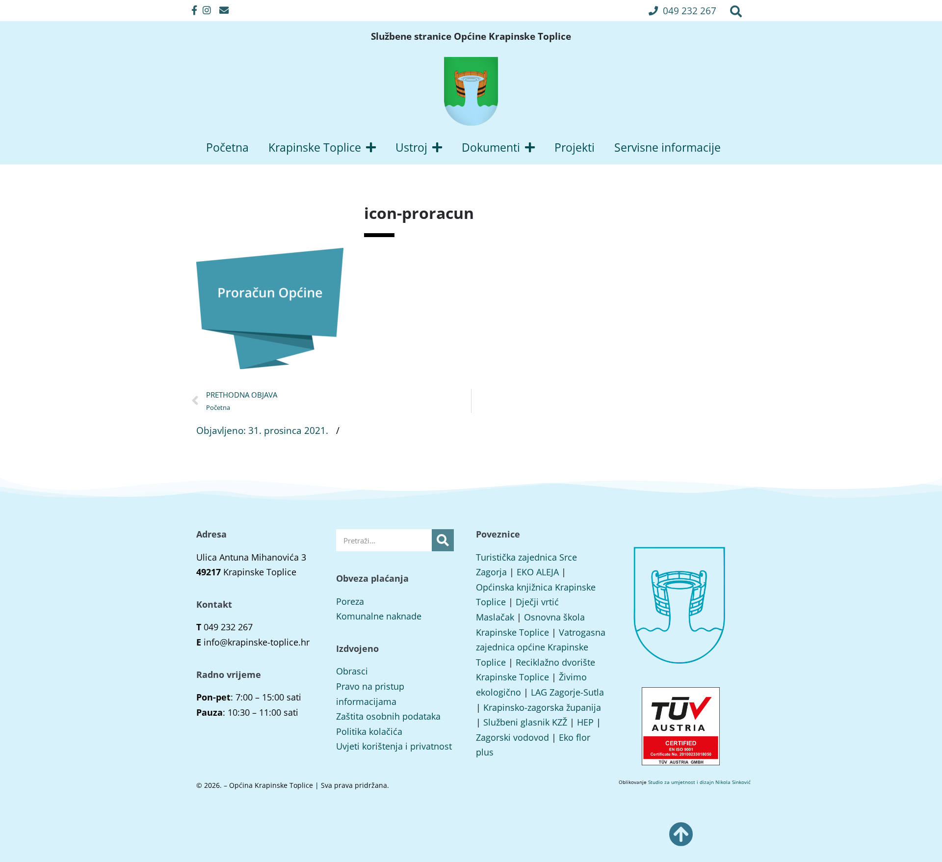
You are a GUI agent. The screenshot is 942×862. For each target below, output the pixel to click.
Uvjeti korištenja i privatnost (394, 746)
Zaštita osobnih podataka (388, 716)
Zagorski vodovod (512, 737)
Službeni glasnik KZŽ (525, 722)
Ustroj (411, 147)
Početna (227, 147)
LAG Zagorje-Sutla (567, 692)
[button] (682, 10)
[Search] (443, 540)
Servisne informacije (667, 147)
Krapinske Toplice (314, 147)
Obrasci (352, 671)
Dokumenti (491, 147)
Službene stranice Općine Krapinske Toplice (471, 36)
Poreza (350, 601)
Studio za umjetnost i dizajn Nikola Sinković (699, 782)
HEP (585, 722)
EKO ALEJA (538, 572)
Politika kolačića (369, 731)
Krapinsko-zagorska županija (542, 707)
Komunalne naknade (378, 616)
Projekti (574, 147)
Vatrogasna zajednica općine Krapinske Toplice (540, 647)
